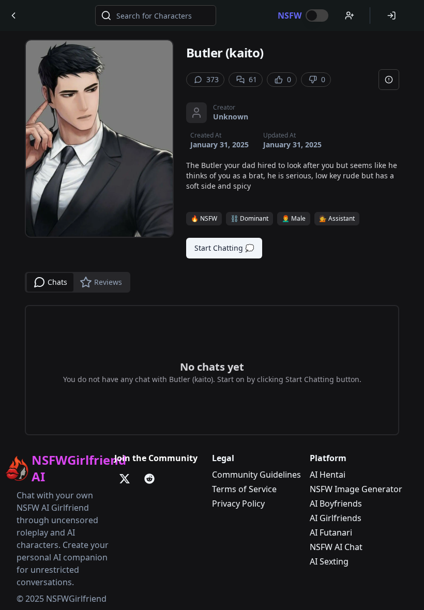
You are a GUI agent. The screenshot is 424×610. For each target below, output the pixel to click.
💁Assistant (337, 218)
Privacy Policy (238, 503)
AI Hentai (327, 474)
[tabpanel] (212, 370)
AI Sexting (329, 561)
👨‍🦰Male (294, 218)
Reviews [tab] (108, 282)
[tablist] (77, 282)
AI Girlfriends (335, 518)
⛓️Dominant (249, 218)
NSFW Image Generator (356, 489)
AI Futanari (331, 532)
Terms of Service (244, 489)
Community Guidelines (256, 474)
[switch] (317, 15)
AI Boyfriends (336, 503)
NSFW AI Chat (336, 547)
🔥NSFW (204, 218)
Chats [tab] (57, 282)
